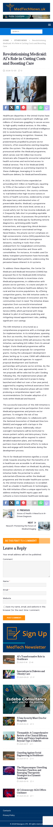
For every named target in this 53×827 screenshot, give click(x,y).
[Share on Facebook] (6, 107)
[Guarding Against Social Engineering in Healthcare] (9, 755)
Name (6, 581)
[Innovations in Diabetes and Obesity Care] (9, 674)
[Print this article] (35, 107)
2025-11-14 (23, 662)
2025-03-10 (23, 781)
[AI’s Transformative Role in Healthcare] (9, 659)
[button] (49, 24)
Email (6, 589)
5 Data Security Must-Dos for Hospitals (31, 719)
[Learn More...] (26, 712)
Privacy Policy (9, 815)
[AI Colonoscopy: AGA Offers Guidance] (9, 793)
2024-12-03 (11, 70)
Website (7, 598)
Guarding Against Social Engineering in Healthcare (30, 754)
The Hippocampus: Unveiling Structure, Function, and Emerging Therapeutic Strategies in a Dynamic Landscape (32, 772)
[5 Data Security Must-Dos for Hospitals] (9, 721)
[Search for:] (26, 31)
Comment (8, 559)
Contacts (7, 810)
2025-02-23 (23, 724)
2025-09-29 (23, 677)
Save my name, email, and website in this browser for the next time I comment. (24, 608)
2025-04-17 (23, 744)
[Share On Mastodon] (47, 107)
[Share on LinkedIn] (17, 107)
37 (33, 677)
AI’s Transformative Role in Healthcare (31, 657)
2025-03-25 (23, 796)
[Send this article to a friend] (29, 107)
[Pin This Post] (23, 107)
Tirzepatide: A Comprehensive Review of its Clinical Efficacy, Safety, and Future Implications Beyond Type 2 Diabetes (32, 736)
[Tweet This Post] (12, 107)
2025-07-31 (23, 758)
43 (32, 662)
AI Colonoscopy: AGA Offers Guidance (31, 791)
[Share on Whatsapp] (41, 107)
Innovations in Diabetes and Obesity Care (31, 672)
